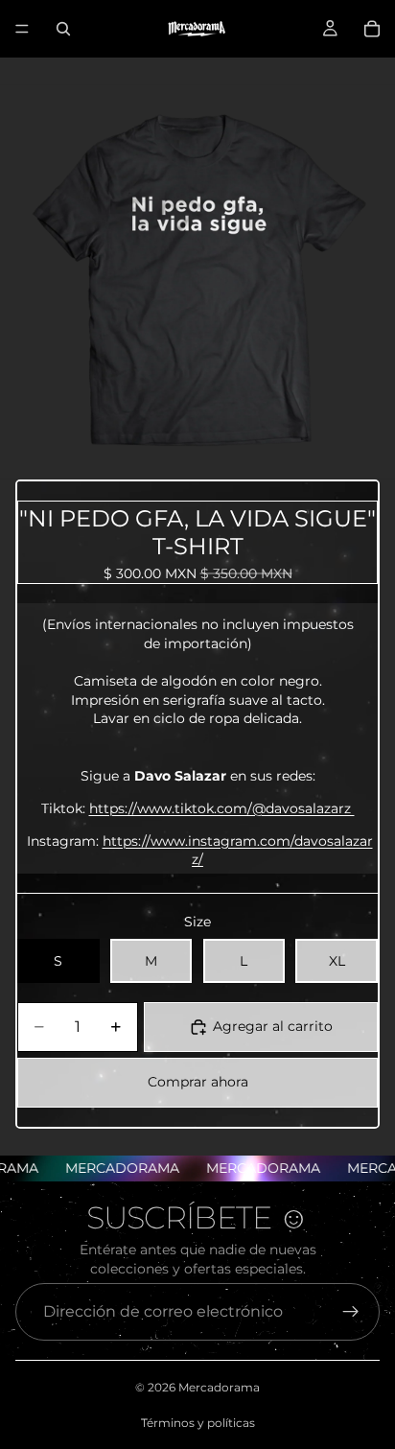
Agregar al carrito (273, 1026)
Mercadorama (219, 1387)
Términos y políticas (198, 1422)
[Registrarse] (351, 1312)
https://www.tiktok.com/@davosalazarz (222, 808)
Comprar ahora (198, 1081)
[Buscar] (63, 29)
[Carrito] (372, 29)
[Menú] (22, 29)
